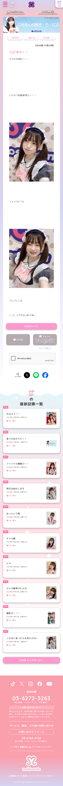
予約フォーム (25, 747)
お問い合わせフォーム (31, 732)
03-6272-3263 (31, 698)
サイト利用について (25, 776)
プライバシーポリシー (45, 776)
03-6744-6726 (31, 738)
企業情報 (12, 776)
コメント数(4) (45, 348)
